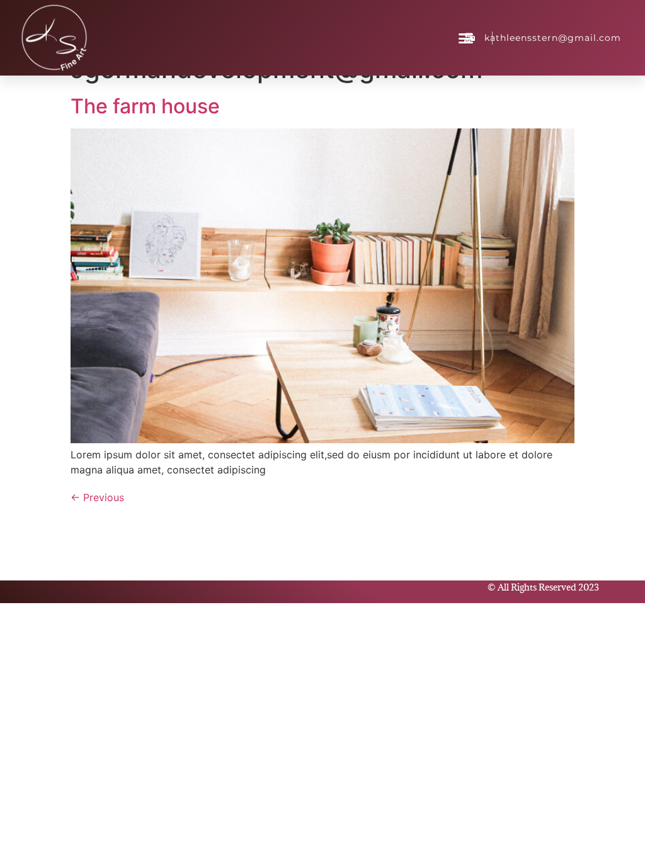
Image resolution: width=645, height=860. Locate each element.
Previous (97, 497)
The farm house (145, 106)
